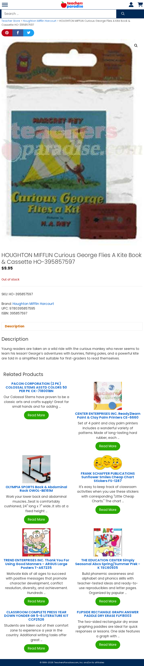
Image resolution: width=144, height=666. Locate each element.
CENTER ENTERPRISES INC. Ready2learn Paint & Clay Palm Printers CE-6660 (107, 415)
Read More (36, 415)
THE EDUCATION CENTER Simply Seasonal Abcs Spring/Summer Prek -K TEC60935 (107, 564)
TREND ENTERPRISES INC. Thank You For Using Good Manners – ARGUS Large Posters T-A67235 (36, 564)
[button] (136, 45)
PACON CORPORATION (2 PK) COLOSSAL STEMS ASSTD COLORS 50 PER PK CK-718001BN (36, 387)
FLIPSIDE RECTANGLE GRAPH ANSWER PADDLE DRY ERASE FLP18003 (108, 614)
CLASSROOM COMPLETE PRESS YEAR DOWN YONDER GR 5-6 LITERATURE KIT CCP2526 (36, 616)
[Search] (122, 13)
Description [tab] (14, 326)
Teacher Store (11, 21)
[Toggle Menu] (5, 4)
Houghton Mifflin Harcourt (39, 21)
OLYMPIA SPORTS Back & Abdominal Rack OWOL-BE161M (36, 489)
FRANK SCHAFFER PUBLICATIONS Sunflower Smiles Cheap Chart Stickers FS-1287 (108, 477)
